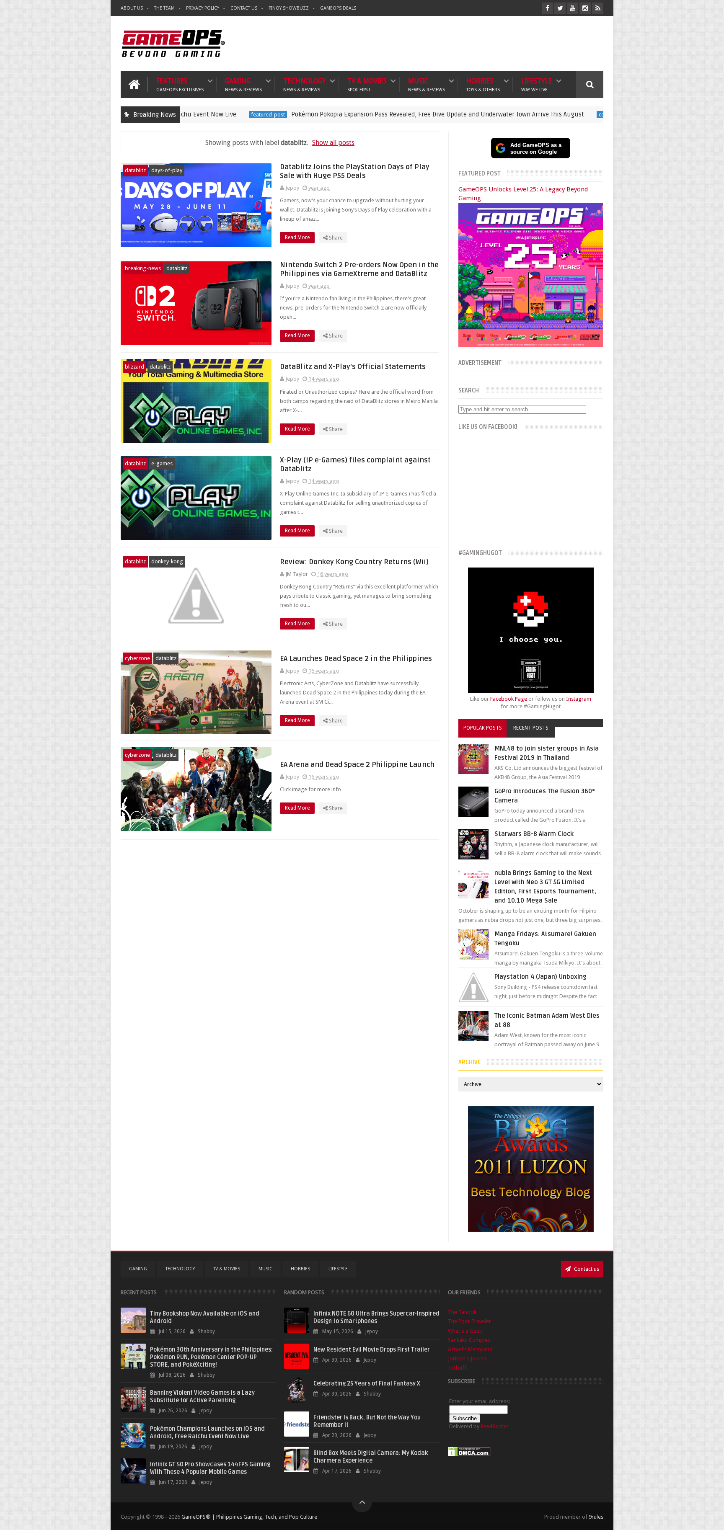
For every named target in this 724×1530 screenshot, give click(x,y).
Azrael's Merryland (470, 1349)
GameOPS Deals (338, 8)
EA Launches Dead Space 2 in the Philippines (356, 658)
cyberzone (137, 658)
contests (520, 114)
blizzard (134, 367)
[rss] (597, 8)
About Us (132, 8)
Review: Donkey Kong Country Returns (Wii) (354, 561)
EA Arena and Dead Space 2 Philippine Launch (357, 764)
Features (180, 84)
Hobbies (483, 84)
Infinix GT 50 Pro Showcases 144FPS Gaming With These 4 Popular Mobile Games (210, 1468)
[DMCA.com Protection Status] (469, 1455)
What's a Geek (465, 1331)
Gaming (243, 84)
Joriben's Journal (468, 1358)
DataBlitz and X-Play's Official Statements (353, 366)
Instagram (578, 699)
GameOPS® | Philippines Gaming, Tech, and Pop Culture (249, 1517)
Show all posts (333, 143)
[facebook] (547, 8)
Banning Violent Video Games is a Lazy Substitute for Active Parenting (202, 1396)
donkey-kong (167, 561)
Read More (298, 237)
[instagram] (585, 8)
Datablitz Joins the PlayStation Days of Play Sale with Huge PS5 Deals (354, 171)
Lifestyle (536, 84)
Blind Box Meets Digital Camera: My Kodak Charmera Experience (370, 1457)
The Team (164, 8)
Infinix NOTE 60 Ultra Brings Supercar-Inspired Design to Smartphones (376, 1317)
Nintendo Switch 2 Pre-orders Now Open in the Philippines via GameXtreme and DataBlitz (359, 269)
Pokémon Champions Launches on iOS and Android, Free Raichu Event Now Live (207, 1432)
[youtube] (572, 8)
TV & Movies (367, 84)
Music (426, 84)
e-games (162, 463)
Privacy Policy (202, 8)
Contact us (586, 1269)
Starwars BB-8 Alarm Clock (534, 834)
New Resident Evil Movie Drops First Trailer (371, 1349)
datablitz (135, 170)
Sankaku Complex (469, 1340)
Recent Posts (530, 728)
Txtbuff (457, 1368)
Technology (304, 84)
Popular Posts (482, 728)
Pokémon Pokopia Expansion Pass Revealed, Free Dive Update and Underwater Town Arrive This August (348, 114)
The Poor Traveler (469, 1321)
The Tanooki (463, 1312)
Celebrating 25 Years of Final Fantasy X (366, 1383)
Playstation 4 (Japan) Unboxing (540, 976)
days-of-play (166, 170)
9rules (596, 1517)
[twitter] (560, 8)
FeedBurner (495, 1426)
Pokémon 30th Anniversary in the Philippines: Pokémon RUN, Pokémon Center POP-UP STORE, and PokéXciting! (211, 1357)
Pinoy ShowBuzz (289, 8)
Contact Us (243, 8)
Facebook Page (508, 699)
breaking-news (143, 268)
